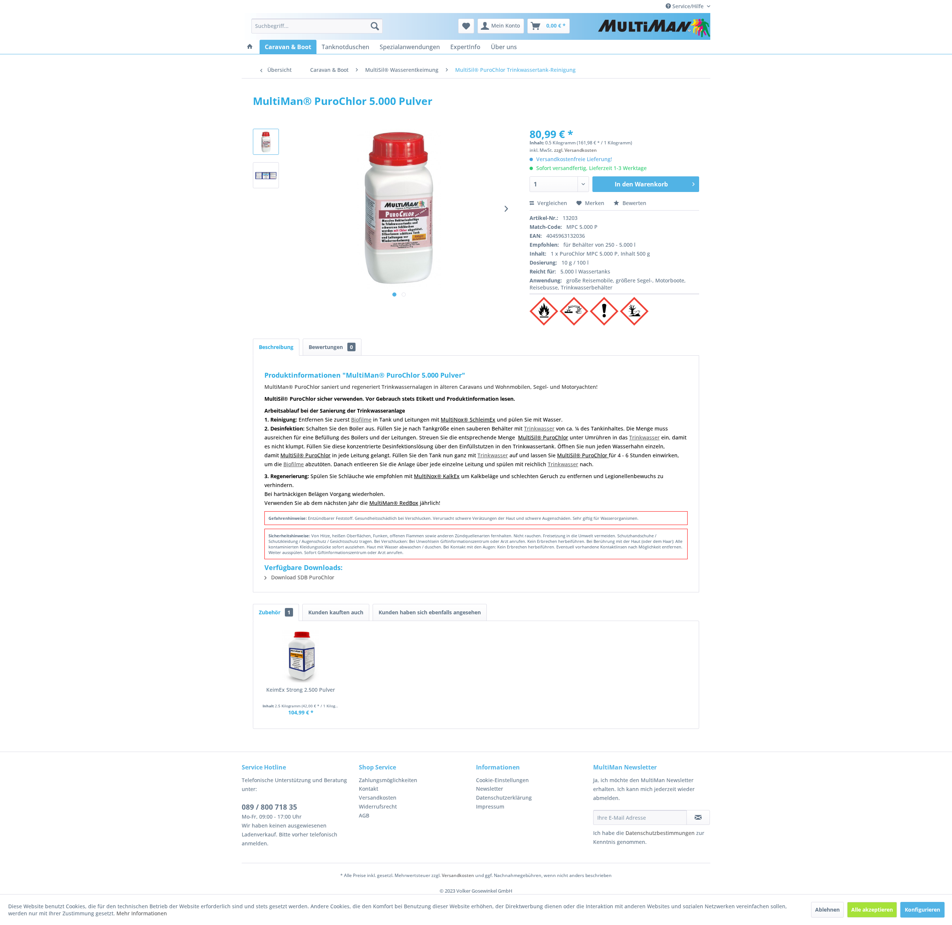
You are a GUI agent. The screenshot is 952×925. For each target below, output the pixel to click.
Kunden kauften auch (335, 612)
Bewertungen (331, 347)
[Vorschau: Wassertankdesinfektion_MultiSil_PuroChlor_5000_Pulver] (266, 142)
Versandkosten (377, 797)
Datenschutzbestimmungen (660, 832)
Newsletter (489, 788)
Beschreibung (276, 347)
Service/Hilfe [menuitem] (688, 6)
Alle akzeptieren (872, 909)
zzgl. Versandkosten (575, 150)
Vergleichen (551, 203)
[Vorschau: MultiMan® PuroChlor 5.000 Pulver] (266, 175)
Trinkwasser (539, 428)
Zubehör (274, 612)
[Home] (250, 47)
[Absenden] (698, 817)
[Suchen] (375, 26)
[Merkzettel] (466, 26)
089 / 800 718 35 (269, 807)
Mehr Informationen (141, 913)
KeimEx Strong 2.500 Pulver (300, 689)
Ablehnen (827, 909)
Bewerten (633, 203)
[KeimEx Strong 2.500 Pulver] (301, 656)
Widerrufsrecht (378, 806)
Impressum (490, 806)
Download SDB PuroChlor (302, 577)
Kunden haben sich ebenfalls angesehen (430, 612)
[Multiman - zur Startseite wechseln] (654, 28)
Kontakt (368, 788)
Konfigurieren (922, 909)
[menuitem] (317, 26)
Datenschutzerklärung (504, 797)
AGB (364, 815)
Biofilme (361, 419)
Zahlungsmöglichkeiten (388, 780)
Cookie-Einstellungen (502, 780)
